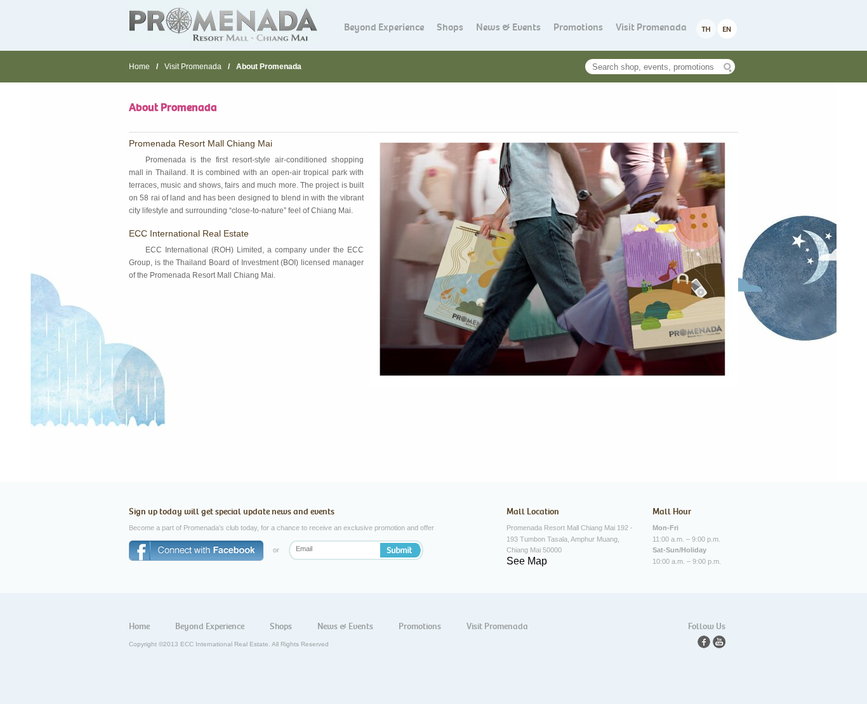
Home (139, 66)
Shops (450, 27)
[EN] (727, 29)
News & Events (508, 27)
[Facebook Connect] (196, 551)
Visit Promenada (651, 27)
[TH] (706, 29)
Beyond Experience (384, 27)
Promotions (578, 27)
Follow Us (706, 626)
